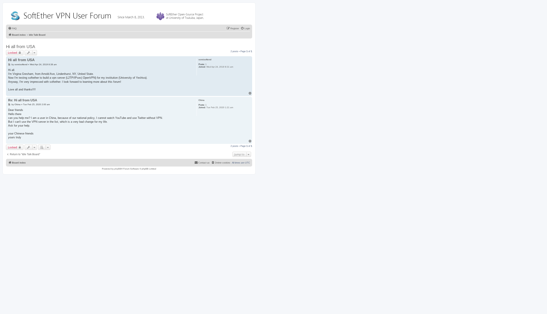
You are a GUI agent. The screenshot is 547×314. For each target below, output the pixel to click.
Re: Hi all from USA (22, 100)
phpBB (117, 169)
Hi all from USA (20, 46)
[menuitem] (12, 28)
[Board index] (108, 15)
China (201, 100)
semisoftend (205, 59)
